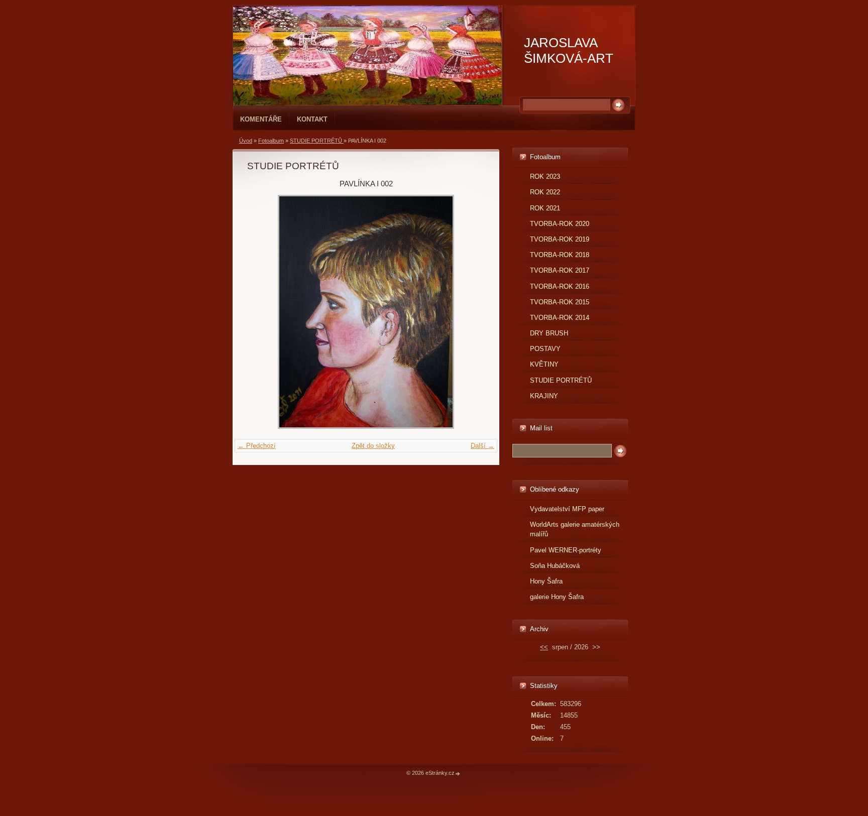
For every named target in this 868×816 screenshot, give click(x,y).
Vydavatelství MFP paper (567, 509)
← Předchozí (257, 445)
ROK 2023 (545, 176)
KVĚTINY (544, 364)
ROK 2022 (545, 192)
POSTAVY (545, 349)
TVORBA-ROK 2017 (559, 270)
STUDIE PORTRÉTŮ (317, 141)
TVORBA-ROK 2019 (559, 239)
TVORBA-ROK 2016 (559, 286)
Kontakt (312, 119)
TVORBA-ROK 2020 (559, 223)
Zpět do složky (373, 445)
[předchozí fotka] (263, 312)
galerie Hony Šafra (557, 597)
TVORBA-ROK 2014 (559, 317)
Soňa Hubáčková (555, 565)
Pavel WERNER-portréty (565, 550)
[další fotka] (468, 312)
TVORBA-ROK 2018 (559, 255)
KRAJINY (544, 396)
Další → (482, 445)
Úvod (245, 141)
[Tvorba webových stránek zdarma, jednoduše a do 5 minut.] (458, 773)
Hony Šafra (546, 581)
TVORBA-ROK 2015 (559, 302)
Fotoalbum (271, 141)
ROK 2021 (545, 208)
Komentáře (261, 119)
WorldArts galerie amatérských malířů (574, 529)
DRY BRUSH (549, 333)
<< (544, 647)
